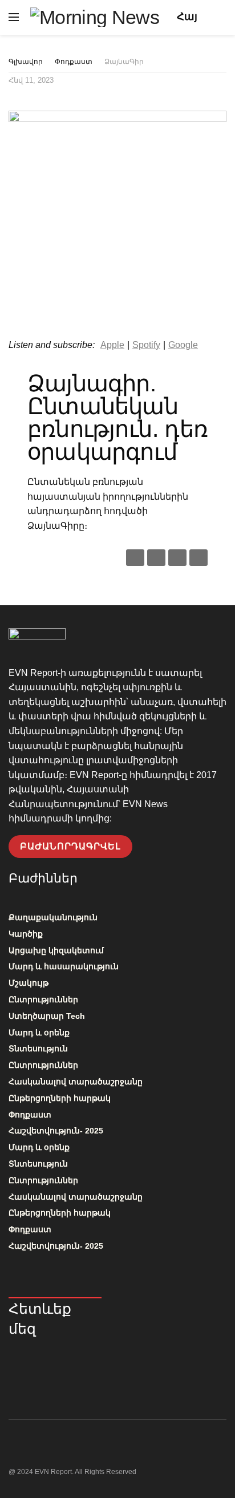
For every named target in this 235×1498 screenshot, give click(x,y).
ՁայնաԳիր (124, 62)
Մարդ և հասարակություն (64, 966)
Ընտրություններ (43, 999)
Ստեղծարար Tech (47, 1016)
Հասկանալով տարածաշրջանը (76, 1081)
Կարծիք (26, 933)
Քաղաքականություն (53, 917)
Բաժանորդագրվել (70, 846)
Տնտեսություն (38, 1048)
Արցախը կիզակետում (56, 950)
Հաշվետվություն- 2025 (56, 1130)
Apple (112, 345)
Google (183, 345)
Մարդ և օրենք (39, 1032)
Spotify (146, 345)
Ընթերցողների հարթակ (60, 1098)
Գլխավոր (26, 62)
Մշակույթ (28, 982)
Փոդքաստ (73, 62)
